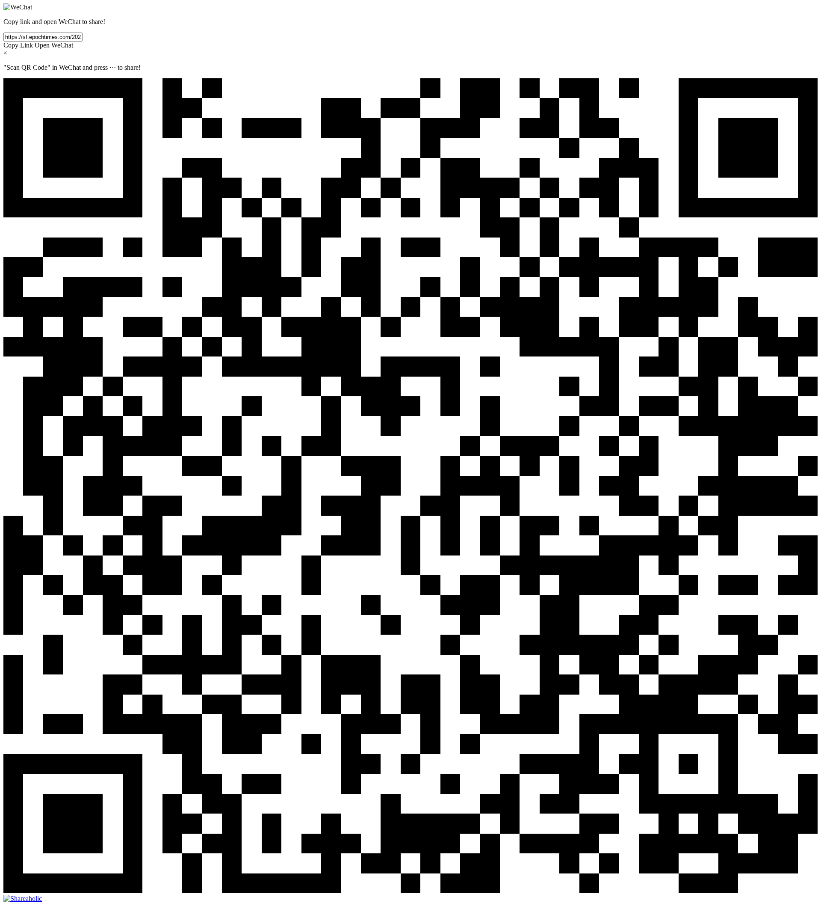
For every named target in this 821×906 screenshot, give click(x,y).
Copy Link (18, 45)
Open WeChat (54, 45)
